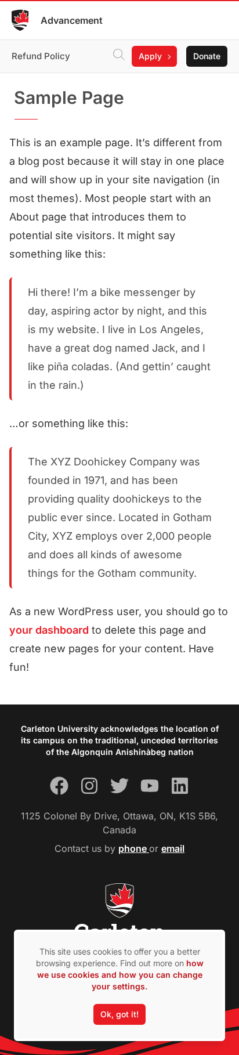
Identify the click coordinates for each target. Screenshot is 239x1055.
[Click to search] (119, 56)
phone (133, 848)
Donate (206, 56)
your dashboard (49, 630)
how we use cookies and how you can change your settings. (120, 974)
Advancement (72, 20)
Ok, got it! (119, 1014)
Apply (150, 56)
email (172, 848)
